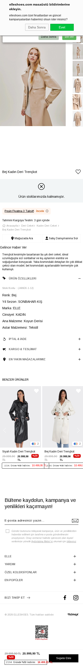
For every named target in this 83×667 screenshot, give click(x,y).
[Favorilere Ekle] (78, 172)
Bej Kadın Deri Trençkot (59, 451)
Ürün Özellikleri (22, 278)
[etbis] (41, 632)
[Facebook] (64, 597)
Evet (62, 27)
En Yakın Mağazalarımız (27, 359)
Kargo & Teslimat (23, 349)
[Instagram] (75, 597)
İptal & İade (18, 339)
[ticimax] (72, 614)
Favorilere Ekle (36, 390)
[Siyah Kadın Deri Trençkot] (20, 417)
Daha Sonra (37, 27)
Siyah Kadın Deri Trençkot (18, 451)
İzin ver (69, 36)
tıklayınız (71, 541)
